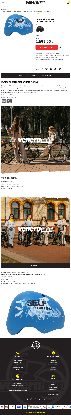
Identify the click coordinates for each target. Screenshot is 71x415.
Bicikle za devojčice (53, 394)
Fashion (53, 384)
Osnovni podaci (18, 360)
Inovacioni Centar (53, 365)
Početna (3, 9)
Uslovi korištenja (18, 383)
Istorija (18, 365)
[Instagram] (31, 399)
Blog (17, 372)
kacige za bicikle (17, 11)
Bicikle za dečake (53, 392)
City (53, 382)
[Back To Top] (66, 410)
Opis (20, 76)
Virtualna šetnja (18, 367)
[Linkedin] (35, 399)
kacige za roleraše (27, 11)
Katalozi (53, 360)
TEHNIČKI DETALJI (46, 76)
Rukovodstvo (17, 362)
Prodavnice (53, 369)
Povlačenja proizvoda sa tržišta (18, 390)
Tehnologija (53, 362)
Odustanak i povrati (17, 385)
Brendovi (53, 367)
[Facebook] (27, 399)
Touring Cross (53, 389)
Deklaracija (31, 76)
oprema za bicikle (7, 11)
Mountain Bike (53, 387)
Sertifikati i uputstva (53, 372)
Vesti (17, 369)
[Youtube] (44, 399)
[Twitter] (39, 399)
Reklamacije (17, 388)
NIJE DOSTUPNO (46, 47)
